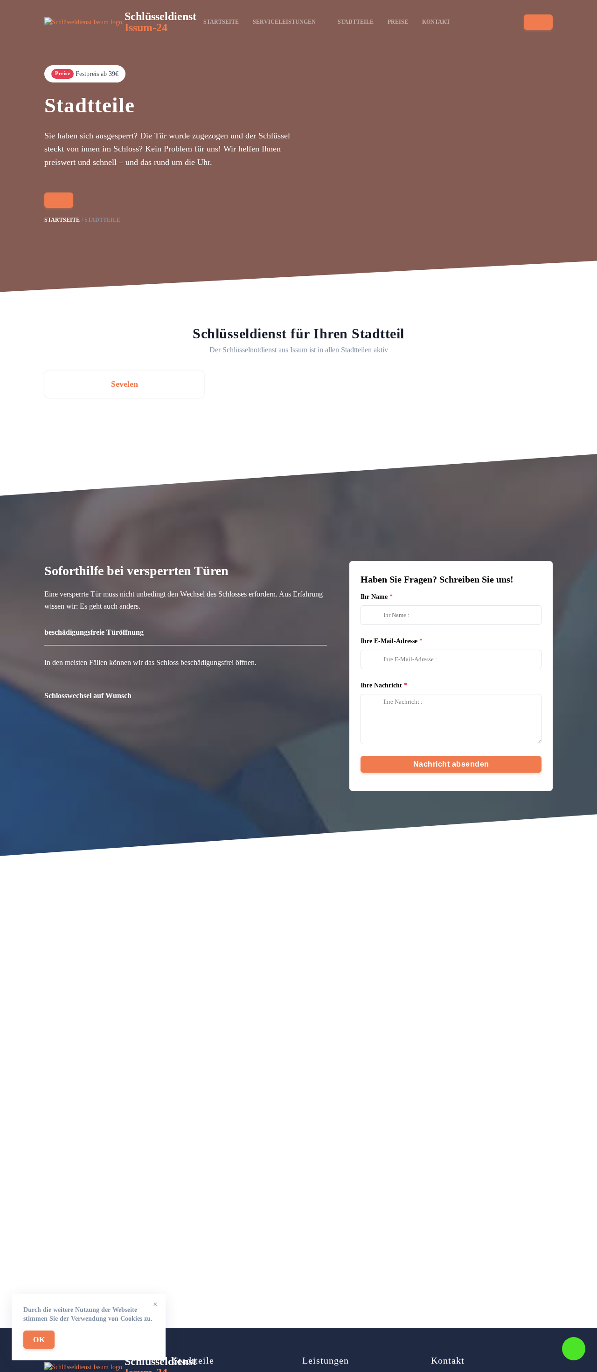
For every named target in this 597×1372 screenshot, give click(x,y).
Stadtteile (356, 22)
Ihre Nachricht (381, 685)
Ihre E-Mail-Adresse (389, 641)
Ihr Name (374, 596)
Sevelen (124, 384)
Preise (398, 22)
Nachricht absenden (451, 764)
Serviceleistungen (284, 22)
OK (39, 1340)
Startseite (221, 22)
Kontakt (436, 22)
